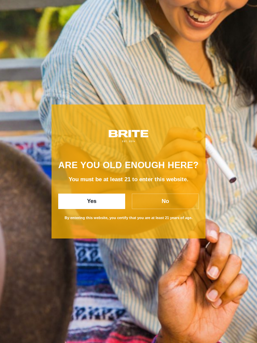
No (165, 201)
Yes (91, 201)
